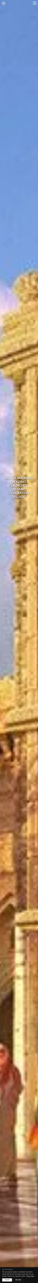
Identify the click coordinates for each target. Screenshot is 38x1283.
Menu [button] (34, 3)
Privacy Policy (30, 1276)
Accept (7, 1280)
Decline (18, 1280)
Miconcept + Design (3, 4)
